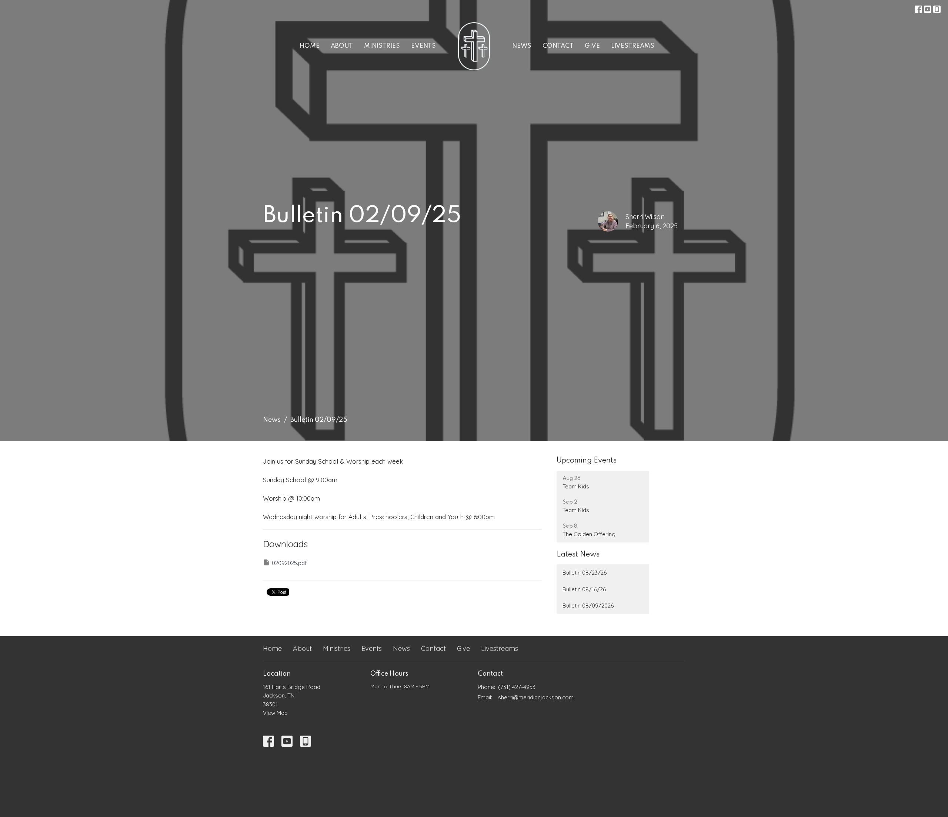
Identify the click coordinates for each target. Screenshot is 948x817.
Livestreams (632, 46)
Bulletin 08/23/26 (585, 572)
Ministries (382, 46)
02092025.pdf (289, 562)
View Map (275, 712)
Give (592, 46)
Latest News (578, 554)
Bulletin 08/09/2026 (588, 605)
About (342, 46)
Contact (558, 46)
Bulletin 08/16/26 (584, 589)
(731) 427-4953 (516, 686)
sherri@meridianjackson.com (536, 697)
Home (310, 46)
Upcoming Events (587, 460)
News (521, 46)
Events (423, 46)
